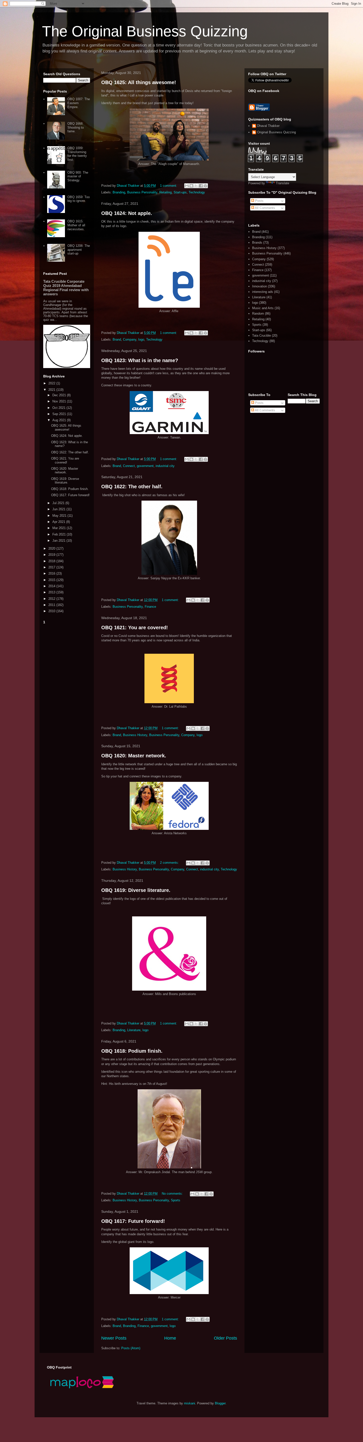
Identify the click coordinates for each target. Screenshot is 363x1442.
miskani (189, 1403)
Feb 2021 (59, 534)
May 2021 (59, 515)
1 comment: (169, 185)
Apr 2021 (59, 522)
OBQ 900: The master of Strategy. (77, 176)
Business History (135, 735)
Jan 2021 (59, 540)
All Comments (264, 208)
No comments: (173, 1193)
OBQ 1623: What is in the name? (139, 360)
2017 (52, 567)
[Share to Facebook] (200, 185)
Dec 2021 (59, 395)
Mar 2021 (59, 528)
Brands (257, 242)
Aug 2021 (59, 420)
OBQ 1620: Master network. (133, 755)
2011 (52, 605)
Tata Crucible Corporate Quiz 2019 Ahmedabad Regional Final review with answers (66, 287)
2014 (52, 586)
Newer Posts (113, 1338)
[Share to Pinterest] (205, 185)
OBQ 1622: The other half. (131, 486)
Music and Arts (263, 308)
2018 (52, 561)
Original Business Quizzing (276, 132)
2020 (52, 548)
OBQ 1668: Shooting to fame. (75, 127)
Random (258, 313)
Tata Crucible (261, 335)
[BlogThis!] (191, 185)
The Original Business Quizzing (145, 31)
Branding (119, 192)
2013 (52, 592)
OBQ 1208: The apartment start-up (78, 249)
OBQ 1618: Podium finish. (131, 1051)
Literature (134, 1030)
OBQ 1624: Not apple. (126, 213)
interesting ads (262, 292)
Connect (129, 466)
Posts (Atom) (130, 1348)
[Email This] (186, 185)
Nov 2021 (59, 401)
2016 (52, 573)
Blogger (220, 1403)
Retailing (165, 192)
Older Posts (225, 1338)
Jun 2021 (59, 509)
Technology (197, 192)
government (145, 466)
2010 (52, 611)
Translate (282, 183)
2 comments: (170, 862)
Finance (150, 606)
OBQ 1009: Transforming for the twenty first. (77, 154)
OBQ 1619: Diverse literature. (135, 890)
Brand (117, 339)
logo (141, 339)
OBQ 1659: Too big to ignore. (78, 199)
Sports (175, 1200)
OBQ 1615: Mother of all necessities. (76, 225)
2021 (52, 390)
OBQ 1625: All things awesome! (138, 82)
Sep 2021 (59, 414)
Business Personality (142, 192)
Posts (258, 201)
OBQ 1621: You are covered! (134, 627)
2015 (52, 580)
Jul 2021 (58, 503)
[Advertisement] (66, 700)
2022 (52, 383)
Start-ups (180, 192)
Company (129, 339)
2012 (52, 599)
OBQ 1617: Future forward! (133, 1221)
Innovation (259, 286)
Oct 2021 (59, 408)
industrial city (165, 466)
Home (170, 1338)
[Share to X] (196, 185)
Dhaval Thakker (268, 126)
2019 (52, 555)
